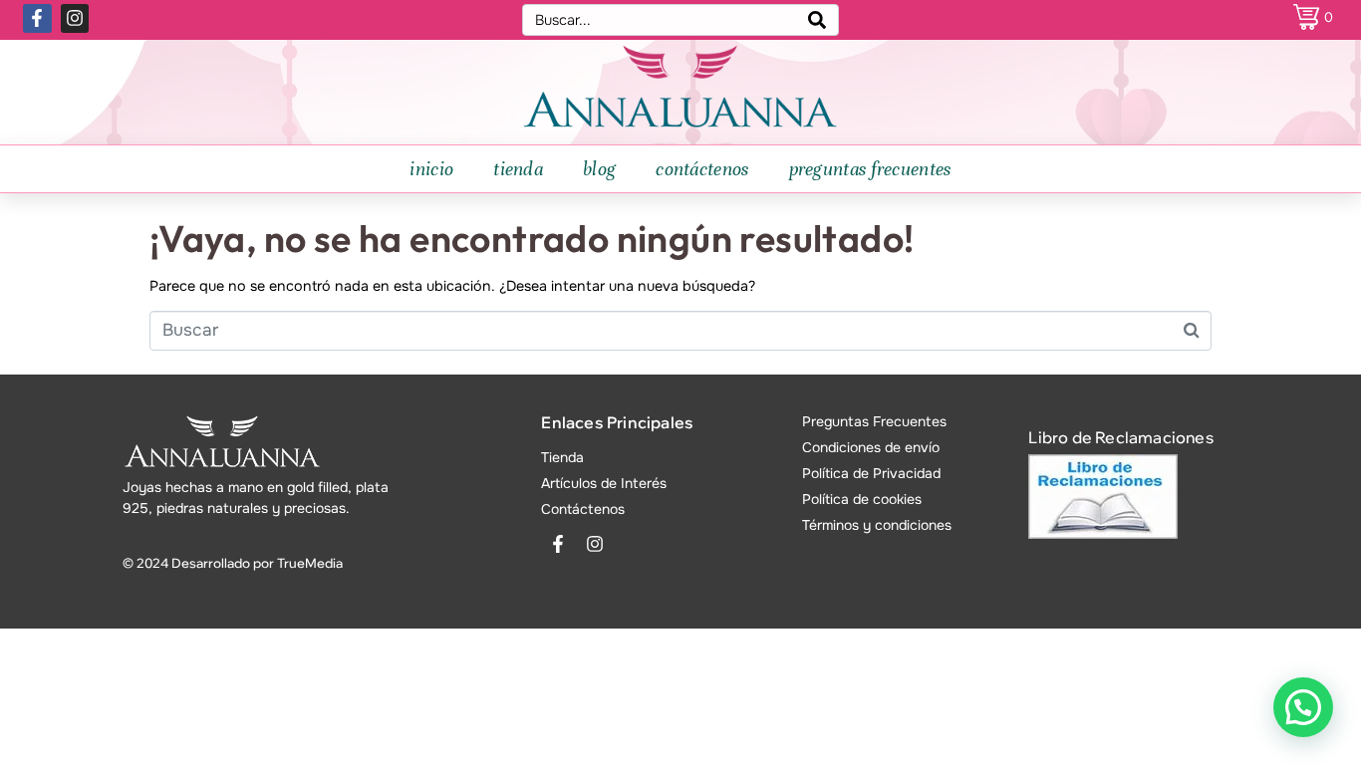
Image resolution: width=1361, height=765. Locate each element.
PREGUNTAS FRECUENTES (870, 168)
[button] (1303, 707)
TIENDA (518, 168)
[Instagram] (75, 18)
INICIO (431, 168)
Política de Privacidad (871, 473)
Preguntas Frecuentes (874, 421)
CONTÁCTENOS (702, 168)
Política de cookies (862, 499)
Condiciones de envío (871, 447)
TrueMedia (310, 563)
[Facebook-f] (37, 18)
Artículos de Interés (604, 483)
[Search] (817, 20)
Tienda (562, 457)
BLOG (599, 168)
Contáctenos (583, 509)
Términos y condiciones (877, 525)
